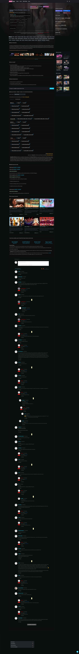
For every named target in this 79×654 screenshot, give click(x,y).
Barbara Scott (27, 601)
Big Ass (25, 36)
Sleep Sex (26, 40)
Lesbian (16, 38)
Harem (51, 36)
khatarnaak (26, 543)
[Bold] (18, 265)
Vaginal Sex (39, 40)
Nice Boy (26, 512)
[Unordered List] (25, 265)
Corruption (34, 36)
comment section (46, 32)
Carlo (22, 333)
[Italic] (20, 265)
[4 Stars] (12, 12)
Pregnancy (17, 40)
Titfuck (36, 40)
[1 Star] (9, 12)
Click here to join (40, 33)
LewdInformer (23, 288)
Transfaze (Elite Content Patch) (28, 115)
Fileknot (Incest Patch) (15, 125)
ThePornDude (40, 6)
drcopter (26, 289)
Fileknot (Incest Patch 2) (15, 109)
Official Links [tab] (12, 99)
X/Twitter (58, 12)
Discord (58, 10)
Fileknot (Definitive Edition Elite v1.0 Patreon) (24, 118)
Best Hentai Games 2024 (60, 21)
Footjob (41, 36)
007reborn (26, 346)
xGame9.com (45, 3)
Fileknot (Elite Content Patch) (16, 115)
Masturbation (26, 38)
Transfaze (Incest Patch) (25, 125)
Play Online (51, 88)
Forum (21, 1)
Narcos (26, 370)
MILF (29, 38)
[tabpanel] (31, 126)
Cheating (30, 36)
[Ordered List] (24, 265)
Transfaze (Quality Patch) (26, 112)
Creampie (38, 36)
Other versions (11, 94)
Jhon (26, 479)
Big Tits (28, 36)
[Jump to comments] (77, 652)
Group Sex (44, 36)
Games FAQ (57, 32)
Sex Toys (23, 40)
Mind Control (32, 38)
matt (25, 320)
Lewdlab (14, 14)
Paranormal (13, 40)
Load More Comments (31, 624)
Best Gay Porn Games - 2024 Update (62, 18)
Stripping (33, 40)
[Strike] (22, 265)
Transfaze (24, 102)
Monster (40, 38)
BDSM (22, 36)
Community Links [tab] (17, 99)
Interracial (12, 38)
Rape (20, 40)
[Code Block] (27, 265)
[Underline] (21, 265)
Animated (19, 36)
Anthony (26, 454)
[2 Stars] (10, 12)
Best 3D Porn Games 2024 (60, 25)
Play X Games (45, 6)
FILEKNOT (15, 167)
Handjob (48, 36)
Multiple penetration (51, 38)
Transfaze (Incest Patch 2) (26, 109)
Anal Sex (16, 36)
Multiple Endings (44, 38)
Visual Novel (43, 40)
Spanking (29, 40)
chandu (26, 393)
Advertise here (33, 6)
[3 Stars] (11, 12)
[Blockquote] (26, 265)
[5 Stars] (13, 12)
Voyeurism (47, 40)
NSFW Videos (25, 1)
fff (25, 491)
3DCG (13, 36)
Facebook (66, 10)
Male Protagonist (20, 38)
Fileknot (18, 102)
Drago (26, 523)
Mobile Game (37, 38)
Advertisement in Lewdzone (61, 28)
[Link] (29, 265)
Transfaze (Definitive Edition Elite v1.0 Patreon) (41, 118)
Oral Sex (10, 40)
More (29, 1)
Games (17, 1)
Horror (53, 36)
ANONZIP (18, 167)
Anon (26, 467)
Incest (10, 38)
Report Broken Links (50, 153)
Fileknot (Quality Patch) (15, 112)
